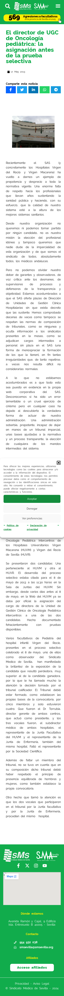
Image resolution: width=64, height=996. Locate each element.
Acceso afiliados (32, 967)
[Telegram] (56, 89)
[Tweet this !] (22, 89)
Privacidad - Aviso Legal (32, 983)
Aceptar (32, 498)
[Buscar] (6, 5)
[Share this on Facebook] (11, 89)
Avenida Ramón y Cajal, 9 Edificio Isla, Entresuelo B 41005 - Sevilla (32, 922)
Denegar (32, 508)
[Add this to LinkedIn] (33, 89)
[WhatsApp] (45, 89)
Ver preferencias (32, 518)
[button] (58, 462)
